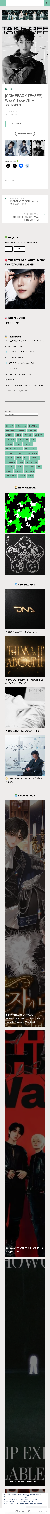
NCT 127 (27, 444)
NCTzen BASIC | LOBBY (14, 346)
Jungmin (10, 439)
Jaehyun (32, 430)
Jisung (28, 435)
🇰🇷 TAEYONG (10, 380)
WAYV (8, 471)
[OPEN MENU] (3, 3)
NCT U (21, 453)
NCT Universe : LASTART (14, 357)
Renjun (9, 458)
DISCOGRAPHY (11, 369)
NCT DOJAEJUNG (13, 448)
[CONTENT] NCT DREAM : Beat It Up (19, 374)
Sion (21, 462)
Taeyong (29, 467)
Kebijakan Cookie (35, 1504)
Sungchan (32, 462)
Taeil (19, 467)
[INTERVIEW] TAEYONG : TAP (16, 391)
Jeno (18, 435)
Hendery (10, 430)
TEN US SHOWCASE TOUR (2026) (21, 1481)
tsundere (12, 114)
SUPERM (9, 467)
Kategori (8, 411)
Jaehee (21, 430)
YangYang (11, 476)
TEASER (8, 89)
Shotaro (10, 462)
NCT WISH (32, 453)
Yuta (30, 476)
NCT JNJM (10, 453)
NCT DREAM (30, 448)
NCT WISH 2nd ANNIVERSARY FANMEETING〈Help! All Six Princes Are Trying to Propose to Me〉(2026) (24, 1018)
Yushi (22, 476)
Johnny (38, 435)
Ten (39, 467)
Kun (33, 439)
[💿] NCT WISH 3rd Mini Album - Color (20, 363)
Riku (19, 458)
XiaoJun (30, 471)
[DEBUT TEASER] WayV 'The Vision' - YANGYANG (24, 385)
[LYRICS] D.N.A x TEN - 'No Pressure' (21, 632)
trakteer (19, 249)
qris (8, 249)
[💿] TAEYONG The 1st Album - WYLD (19, 352)
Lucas (9, 444)
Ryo (26, 458)
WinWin (11, 180)
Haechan (33, 426)
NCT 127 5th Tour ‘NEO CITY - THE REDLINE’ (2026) (24, 341)
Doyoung (21, 426)
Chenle (9, 426)
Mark (18, 444)
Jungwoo (23, 439)
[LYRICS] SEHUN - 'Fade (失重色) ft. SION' (23, 731)
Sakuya (35, 458)
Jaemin (9, 435)
